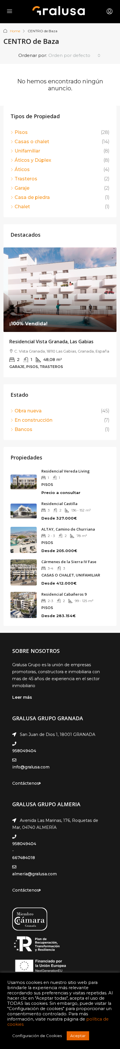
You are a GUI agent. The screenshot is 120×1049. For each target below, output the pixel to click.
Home (15, 31)
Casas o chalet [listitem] (32, 141)
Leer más (22, 697)
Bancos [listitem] (23, 429)
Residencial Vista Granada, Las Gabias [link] (51, 341)
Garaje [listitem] (22, 188)
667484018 (23, 857)
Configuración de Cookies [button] (37, 1035)
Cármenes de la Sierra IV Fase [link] (68, 561)
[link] (60, 289)
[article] (60, 312)
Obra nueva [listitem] (28, 411)
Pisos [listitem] (21, 132)
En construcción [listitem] (33, 420)
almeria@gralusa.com (34, 873)
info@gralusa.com (31, 767)
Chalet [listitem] (22, 206)
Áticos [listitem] (22, 169)
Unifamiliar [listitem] (27, 151)
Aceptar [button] (78, 1035)
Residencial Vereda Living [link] (65, 471)
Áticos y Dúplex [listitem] (33, 160)
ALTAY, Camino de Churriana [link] (68, 529)
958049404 (24, 750)
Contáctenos (25, 783)
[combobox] (74, 55)
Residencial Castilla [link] (59, 503)
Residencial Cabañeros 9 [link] (64, 594)
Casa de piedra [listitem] (32, 197)
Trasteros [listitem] (26, 179)
